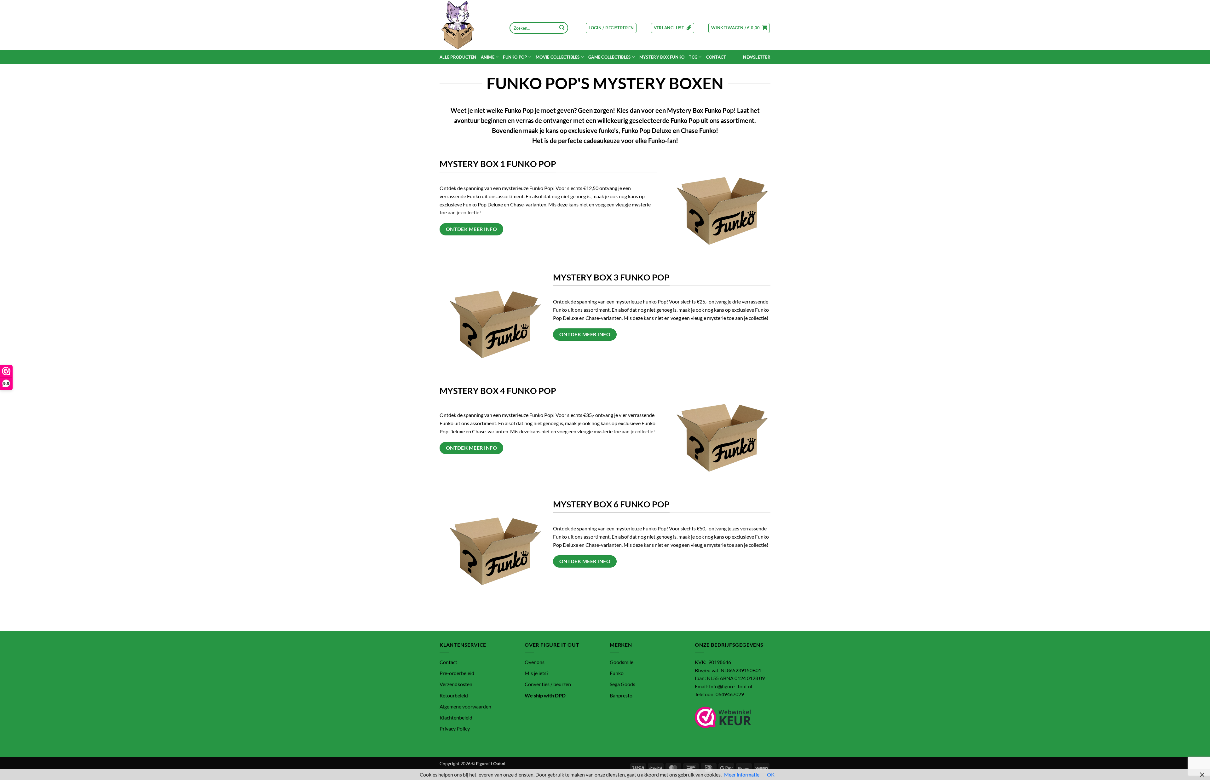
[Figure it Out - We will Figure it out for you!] (470, 25)
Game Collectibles (609, 57)
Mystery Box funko (661, 57)
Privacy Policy (455, 728)
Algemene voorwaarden (465, 706)
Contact (716, 57)
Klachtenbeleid (456, 717)
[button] (611, 28)
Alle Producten (458, 57)
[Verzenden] (561, 28)
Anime (487, 57)
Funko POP (515, 57)
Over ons (534, 662)
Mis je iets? (536, 673)
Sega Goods (622, 684)
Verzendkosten (456, 684)
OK (771, 774)
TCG (693, 57)
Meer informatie (741, 774)
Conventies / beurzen (548, 684)
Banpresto (621, 695)
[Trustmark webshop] (723, 717)
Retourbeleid (454, 695)
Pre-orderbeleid (457, 673)
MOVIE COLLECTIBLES (558, 57)
